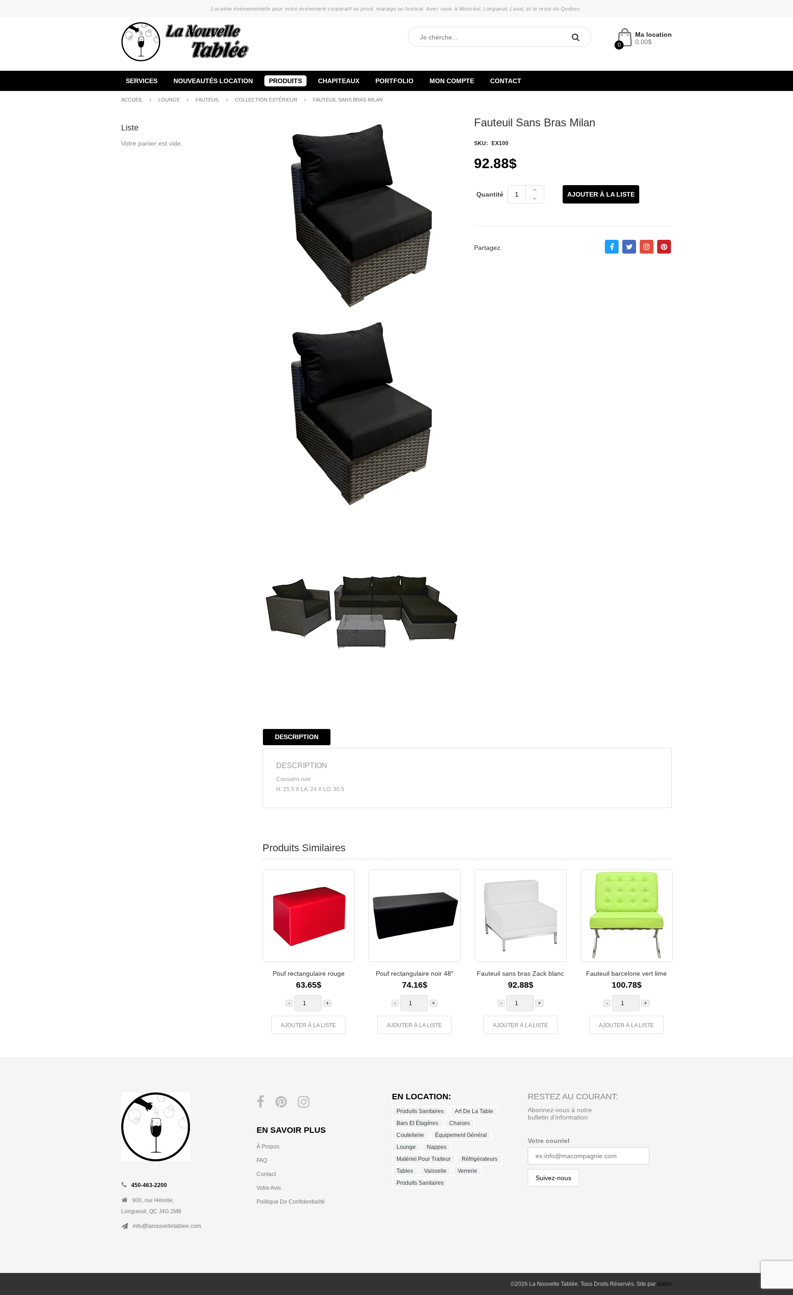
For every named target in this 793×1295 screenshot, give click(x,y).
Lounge (169, 99)
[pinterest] (281, 1102)
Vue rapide (340, 930)
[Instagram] (303, 1102)
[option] (309, 956)
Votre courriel (549, 1140)
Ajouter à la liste (601, 194)
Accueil (132, 99)
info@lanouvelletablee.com (167, 1226)
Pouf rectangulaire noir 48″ (414, 973)
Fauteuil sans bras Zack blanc (520, 973)
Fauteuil (207, 99)
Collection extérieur (266, 99)
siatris (664, 1284)
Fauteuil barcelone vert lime (626, 973)
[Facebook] (260, 1102)
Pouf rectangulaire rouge (309, 973)
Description (296, 737)
